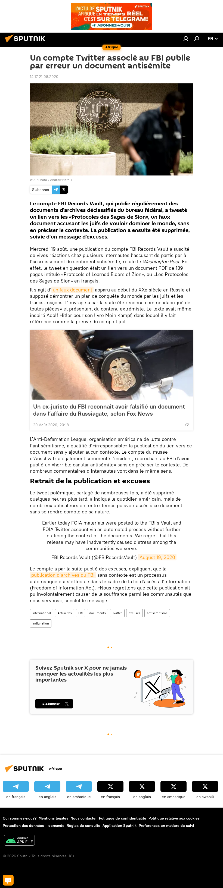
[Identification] (185, 38)
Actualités (64, 613)
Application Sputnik (120, 825)
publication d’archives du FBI (63, 575)
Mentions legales (53, 818)
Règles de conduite (83, 825)
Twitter (117, 613)
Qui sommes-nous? (19, 818)
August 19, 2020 (157, 557)
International (41, 613)
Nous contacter (83, 818)
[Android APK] (19, 841)
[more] (186, 424)
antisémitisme (157, 613)
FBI (80, 613)
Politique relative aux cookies (174, 818)
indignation (40, 623)
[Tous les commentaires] (8, 880)
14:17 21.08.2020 (44, 76)
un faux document (72, 290)
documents (97, 613)
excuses (134, 613)
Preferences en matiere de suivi (166, 825)
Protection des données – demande (33, 825)
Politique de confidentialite (122, 818)
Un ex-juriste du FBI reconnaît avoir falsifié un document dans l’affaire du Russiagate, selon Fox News (109, 410)
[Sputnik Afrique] (27, 43)
